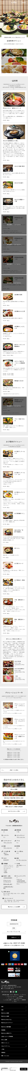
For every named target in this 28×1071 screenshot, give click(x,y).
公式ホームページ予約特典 (7, 1036)
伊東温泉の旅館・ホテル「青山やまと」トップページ (14, 994)
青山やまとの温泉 (5, 1013)
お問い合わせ (19, 998)
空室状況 (3, 1052)
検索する (14, 937)
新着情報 (24, 999)
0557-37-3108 (19, 943)
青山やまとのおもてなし (6, 1019)
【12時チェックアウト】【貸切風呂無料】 (9, 1069)
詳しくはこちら (21, 837)
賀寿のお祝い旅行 (7, 884)
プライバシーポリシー (12, 996)
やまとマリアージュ (5, 1046)
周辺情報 (3, 1030)
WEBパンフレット (5, 1042)
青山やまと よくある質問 (14, 906)
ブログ (15, 1001)
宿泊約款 (21, 996)
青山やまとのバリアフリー (7, 1022)
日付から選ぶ (23, 1069)
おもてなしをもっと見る (14, 811)
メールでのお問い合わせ (8, 988)
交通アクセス (17, 999)
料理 (2, 1009)
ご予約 (2, 1049)
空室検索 (24, 2)
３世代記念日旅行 (7, 877)
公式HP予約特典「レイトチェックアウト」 (21, 882)
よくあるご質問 (8, 999)
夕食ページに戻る (14, 770)
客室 (2, 1006)
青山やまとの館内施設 (6, 1026)
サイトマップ (11, 998)
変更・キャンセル (5, 1055)
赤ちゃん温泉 (4, 1039)
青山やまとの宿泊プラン (6, 1033)
